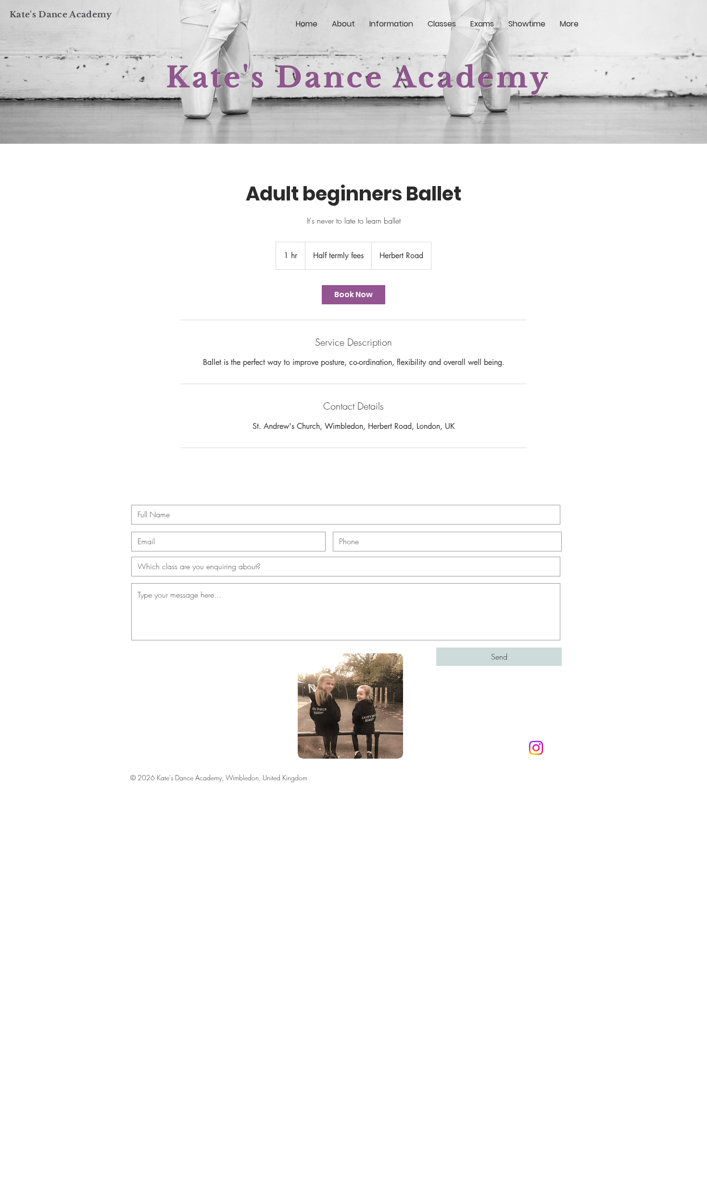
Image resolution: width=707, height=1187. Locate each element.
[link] (353, 294)
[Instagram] (536, 747)
